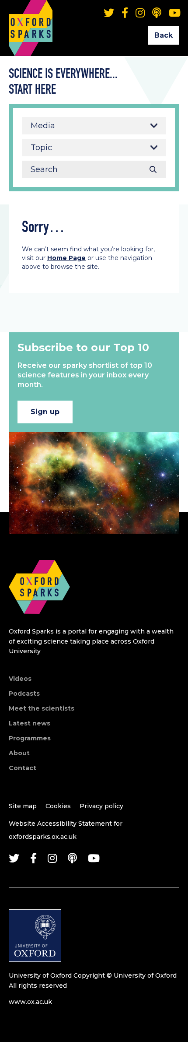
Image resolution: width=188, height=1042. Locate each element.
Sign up (45, 412)
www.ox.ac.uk (30, 1002)
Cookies (58, 806)
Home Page (66, 258)
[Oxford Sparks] (39, 623)
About (19, 753)
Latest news (29, 723)
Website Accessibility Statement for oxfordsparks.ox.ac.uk (65, 830)
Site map (23, 806)
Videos (20, 679)
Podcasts (24, 693)
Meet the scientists (41, 708)
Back (163, 35)
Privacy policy (101, 806)
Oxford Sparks (30, 15)
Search (153, 169)
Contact (22, 768)
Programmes (30, 738)
